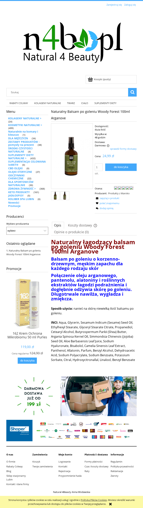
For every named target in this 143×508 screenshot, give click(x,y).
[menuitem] (18, 103)
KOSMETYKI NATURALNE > (25, 125)
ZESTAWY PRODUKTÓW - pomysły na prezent (24, 143)
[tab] (58, 225)
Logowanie (64, 461)
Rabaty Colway (14, 466)
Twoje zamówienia (42, 466)
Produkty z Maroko (119, 193)
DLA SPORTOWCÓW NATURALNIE (21, 183)
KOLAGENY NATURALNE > (24, 118)
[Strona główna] (71, 41)
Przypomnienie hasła (70, 475)
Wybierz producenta (17, 223)
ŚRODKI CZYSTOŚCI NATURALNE (20, 150)
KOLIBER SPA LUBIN (21, 199)
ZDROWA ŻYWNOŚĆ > (22, 188)
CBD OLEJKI (15, 168)
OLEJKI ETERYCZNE (20, 172)
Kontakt (62, 466)
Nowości (13, 202)
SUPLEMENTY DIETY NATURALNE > (21, 156)
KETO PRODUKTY (19, 192)
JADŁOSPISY (16, 195)
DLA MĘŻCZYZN (18, 138)
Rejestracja (64, 471)
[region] (71, 396)
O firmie (10, 461)
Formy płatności (93, 461)
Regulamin (116, 461)
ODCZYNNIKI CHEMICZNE (16, 177)
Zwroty (114, 475)
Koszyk (36, 461)
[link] (71, 396)
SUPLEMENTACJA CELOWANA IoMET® (27, 163)
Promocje (14, 206)
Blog (8, 471)
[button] (107, 198)
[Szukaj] (132, 92)
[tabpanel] (94, 301)
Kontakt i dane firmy (17, 484)
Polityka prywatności (122, 466)
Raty (87, 471)
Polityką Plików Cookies (94, 500)
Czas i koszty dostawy (97, 466)
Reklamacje (117, 471)
